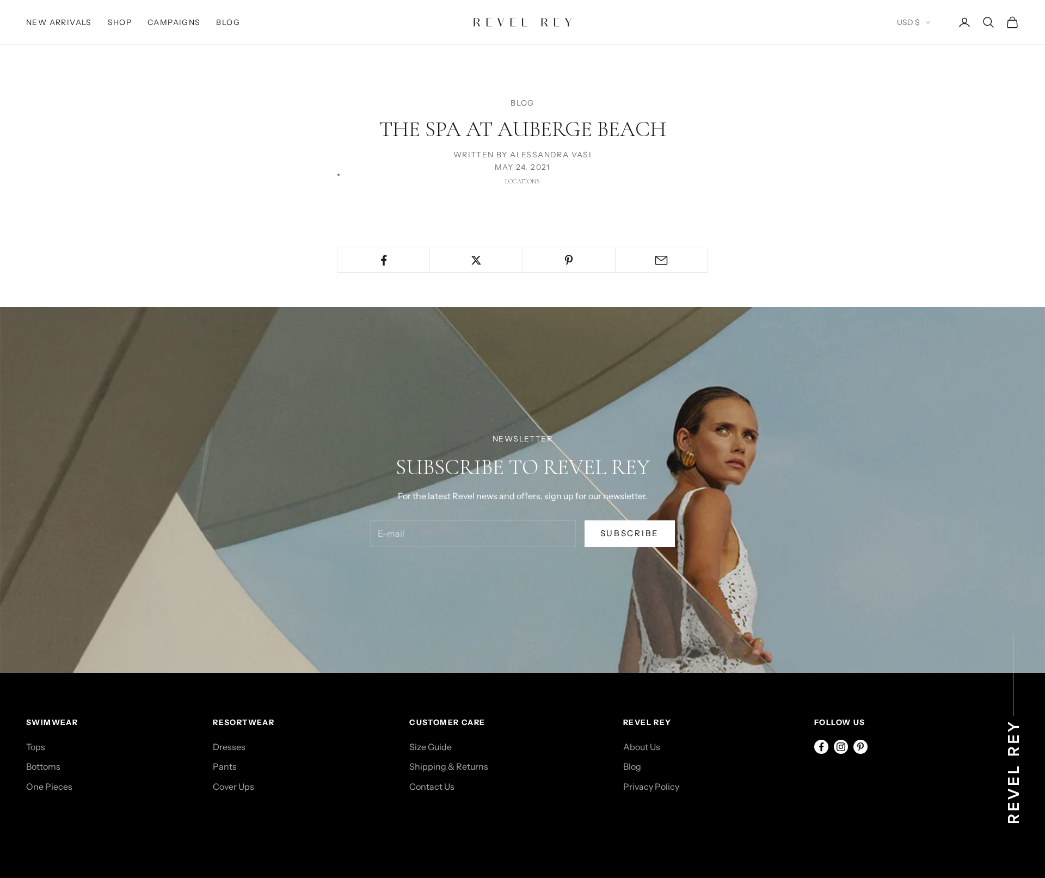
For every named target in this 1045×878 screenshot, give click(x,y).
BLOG (522, 103)
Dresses (229, 746)
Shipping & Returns (448, 766)
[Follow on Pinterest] (860, 747)
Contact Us (431, 786)
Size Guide (430, 746)
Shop (120, 22)
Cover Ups (233, 786)
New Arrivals (59, 22)
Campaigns (174, 22)
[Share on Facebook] (383, 260)
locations (522, 181)
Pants (225, 766)
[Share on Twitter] (476, 260)
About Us (641, 746)
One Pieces (49, 786)
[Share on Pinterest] (569, 260)
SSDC (74, 826)
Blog (228, 22)
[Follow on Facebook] (821, 747)
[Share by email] (662, 260)
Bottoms (43, 766)
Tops (35, 746)
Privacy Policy (651, 786)
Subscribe (629, 533)
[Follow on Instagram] (841, 747)
